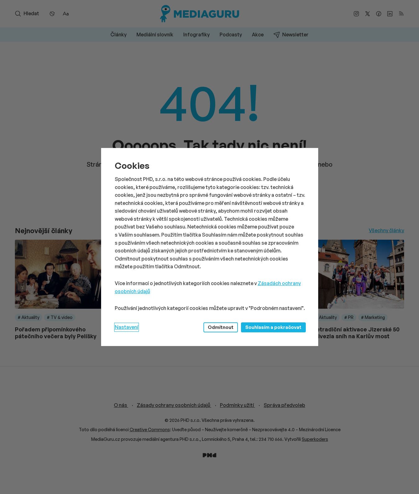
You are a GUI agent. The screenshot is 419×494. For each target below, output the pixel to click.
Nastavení (126, 327)
